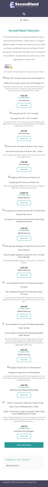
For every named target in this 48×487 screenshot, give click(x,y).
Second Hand (20, 482)
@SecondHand (12, 465)
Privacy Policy (31, 482)
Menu (25, 20)
